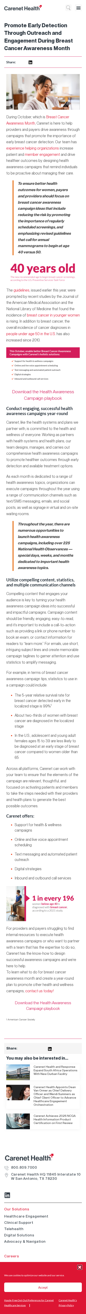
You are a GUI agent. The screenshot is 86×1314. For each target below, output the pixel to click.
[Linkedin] (7, 1195)
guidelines (21, 290)
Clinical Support (18, 1222)
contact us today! (39, 991)
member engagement (42, 154)
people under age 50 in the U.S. (31, 334)
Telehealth (14, 1229)
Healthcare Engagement (26, 1216)
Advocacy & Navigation (25, 1241)
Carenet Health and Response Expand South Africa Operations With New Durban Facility (55, 1070)
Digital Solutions (19, 1235)
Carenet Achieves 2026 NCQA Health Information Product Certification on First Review (55, 1119)
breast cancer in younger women (53, 315)
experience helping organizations (32, 148)
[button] (80, 1267)
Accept (43, 1287)
